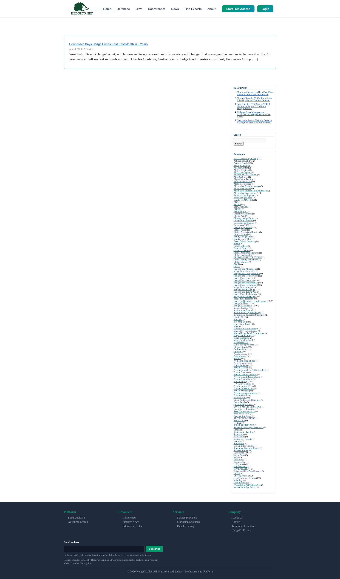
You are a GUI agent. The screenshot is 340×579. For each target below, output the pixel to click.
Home (107, 9)
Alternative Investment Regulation (250, 190)
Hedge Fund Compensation (247, 273)
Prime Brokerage (242, 365)
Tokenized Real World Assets (247, 471)
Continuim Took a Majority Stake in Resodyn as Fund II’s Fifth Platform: (254, 121)
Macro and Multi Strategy (246, 328)
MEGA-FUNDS (241, 342)
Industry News (131, 521)
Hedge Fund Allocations (245, 268)
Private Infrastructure (244, 388)
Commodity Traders (243, 220)
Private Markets (241, 390)
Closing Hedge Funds (244, 218)
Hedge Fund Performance (246, 282)
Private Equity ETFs (243, 386)
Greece (237, 266)
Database (123, 9)
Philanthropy (240, 356)
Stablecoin (239, 434)
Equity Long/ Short (243, 239)
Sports (237, 429)
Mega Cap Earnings (243, 335)
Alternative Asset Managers (247, 186)
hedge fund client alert (244, 271)
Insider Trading (241, 308)
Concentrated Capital (244, 223)
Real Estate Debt (242, 413)
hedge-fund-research (243, 298)
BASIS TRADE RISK (244, 200)
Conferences (157, 9)
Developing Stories (243, 227)
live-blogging (240, 321)
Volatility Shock (241, 482)
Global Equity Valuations (246, 259)
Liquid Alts (239, 317)
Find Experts (193, 9)
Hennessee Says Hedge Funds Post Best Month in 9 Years (108, 44)
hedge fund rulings (243, 287)
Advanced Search (78, 521)
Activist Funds (241, 163)
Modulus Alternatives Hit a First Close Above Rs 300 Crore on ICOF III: (255, 93)
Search (238, 143)
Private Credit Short (243, 379)
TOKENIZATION (242, 468)
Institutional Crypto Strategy (247, 312)
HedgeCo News (241, 303)
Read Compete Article (244, 411)
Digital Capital (241, 234)
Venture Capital (243, 383)
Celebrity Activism (243, 213)
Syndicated (239, 452)
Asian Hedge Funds (243, 197)
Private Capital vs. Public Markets (250, 370)
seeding (237, 422)
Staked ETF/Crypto (243, 439)
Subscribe (154, 549)
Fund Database (76, 517)
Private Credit (240, 372)
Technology (239, 462)
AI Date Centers (241, 170)
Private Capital (241, 367)
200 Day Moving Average (246, 158)
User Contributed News (245, 478)
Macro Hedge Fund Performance (249, 333)
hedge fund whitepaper (245, 296)
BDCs (236, 202)
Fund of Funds (240, 248)
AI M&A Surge (241, 177)
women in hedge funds (244, 487)
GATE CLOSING (242, 250)
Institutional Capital (243, 310)
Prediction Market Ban (244, 360)
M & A (237, 326)
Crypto (239, 464)
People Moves (240, 354)
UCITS (237, 473)
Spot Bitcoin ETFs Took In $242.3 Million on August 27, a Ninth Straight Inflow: (253, 106)
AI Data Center (241, 167)
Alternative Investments (245, 193)
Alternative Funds (242, 188)
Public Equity (240, 397)
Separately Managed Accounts (248, 427)
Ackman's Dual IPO (243, 160)
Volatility (238, 480)
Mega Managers (241, 337)
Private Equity (240, 381)
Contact (236, 521)
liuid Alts (238, 319)
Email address (71, 542)
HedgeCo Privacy (242, 530)
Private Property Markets (245, 393)
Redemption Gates (242, 416)
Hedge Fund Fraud (242, 278)
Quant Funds (240, 402)
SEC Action (239, 420)
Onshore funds (240, 349)
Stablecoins (239, 436)
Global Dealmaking (243, 255)
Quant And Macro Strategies (247, 399)
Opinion (238, 351)
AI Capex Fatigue (242, 165)
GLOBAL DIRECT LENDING (248, 257)
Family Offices (241, 246)
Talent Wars (239, 455)
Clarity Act (239, 216)
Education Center (132, 526)
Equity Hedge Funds (243, 236)
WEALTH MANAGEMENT (247, 485)
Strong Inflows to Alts (244, 445)
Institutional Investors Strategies (249, 314)
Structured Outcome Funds (246, 448)
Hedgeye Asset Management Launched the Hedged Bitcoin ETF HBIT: (253, 114)
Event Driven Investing (245, 241)
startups (237, 441)
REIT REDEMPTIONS (244, 418)
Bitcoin (237, 204)
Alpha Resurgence (242, 183)
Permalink (88, 48)
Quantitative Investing (244, 409)
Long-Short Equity (243, 324)
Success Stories (241, 450)
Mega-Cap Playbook (243, 340)
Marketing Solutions (188, 521)
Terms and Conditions (244, 526)
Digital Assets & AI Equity (246, 232)
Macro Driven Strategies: (245, 331)
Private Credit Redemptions (247, 377)
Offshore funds (241, 347)
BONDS (237, 209)
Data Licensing (185, 526)
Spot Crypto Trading (243, 432)
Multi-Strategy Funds (244, 344)
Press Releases (240, 363)
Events (237, 243)
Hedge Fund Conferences (246, 275)
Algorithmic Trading (243, 179)
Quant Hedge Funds (243, 404)
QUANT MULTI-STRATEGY (247, 406)
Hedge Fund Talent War (245, 291)
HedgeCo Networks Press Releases (250, 301)
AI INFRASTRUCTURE (245, 174)
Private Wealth (241, 395)
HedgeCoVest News (243, 305)
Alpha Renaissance (243, 181)
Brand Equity (240, 211)
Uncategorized (241, 475)
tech (236, 457)
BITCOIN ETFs (241, 206)
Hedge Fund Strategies (244, 289)
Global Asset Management (246, 252)
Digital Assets (240, 229)
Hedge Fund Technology (245, 294)
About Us (237, 517)
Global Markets (241, 262)
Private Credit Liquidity (245, 374)
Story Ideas (239, 443)
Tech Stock (239, 459)
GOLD (237, 264)
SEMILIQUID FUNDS (244, 425)
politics (237, 358)
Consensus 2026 (241, 225)
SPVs (138, 9)
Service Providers (187, 517)
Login (265, 9)
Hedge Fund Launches (244, 280)
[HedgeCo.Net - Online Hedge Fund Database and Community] (82, 9)
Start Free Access (238, 9)
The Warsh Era (240, 466)
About (211, 9)
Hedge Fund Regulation (245, 285)
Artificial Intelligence (244, 195)
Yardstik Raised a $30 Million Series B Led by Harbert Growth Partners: (254, 99)
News (175, 9)
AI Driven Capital (242, 172)
